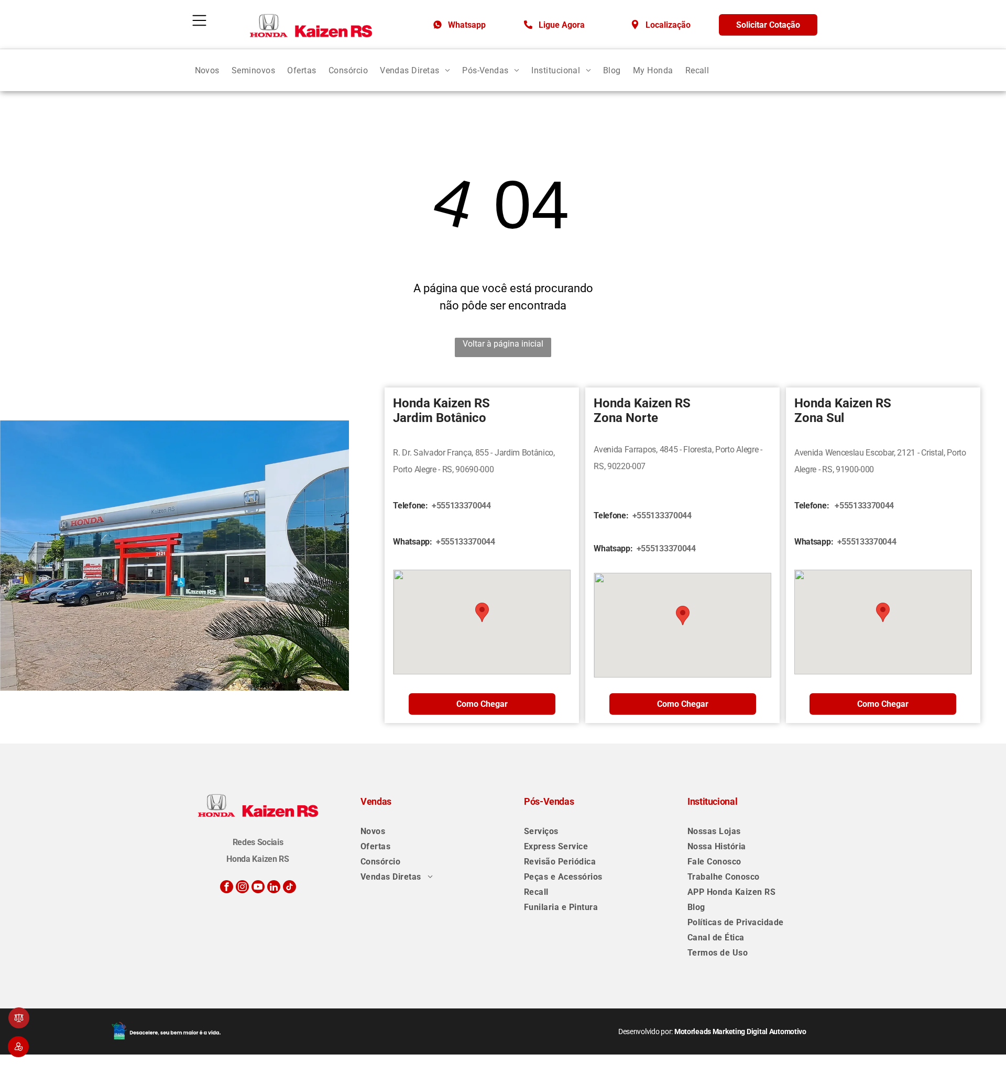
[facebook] (226, 888)
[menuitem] (207, 69)
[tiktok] (289, 888)
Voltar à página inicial (503, 344)
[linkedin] (273, 888)
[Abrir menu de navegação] (199, 20)
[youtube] (258, 888)
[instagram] (242, 888)
